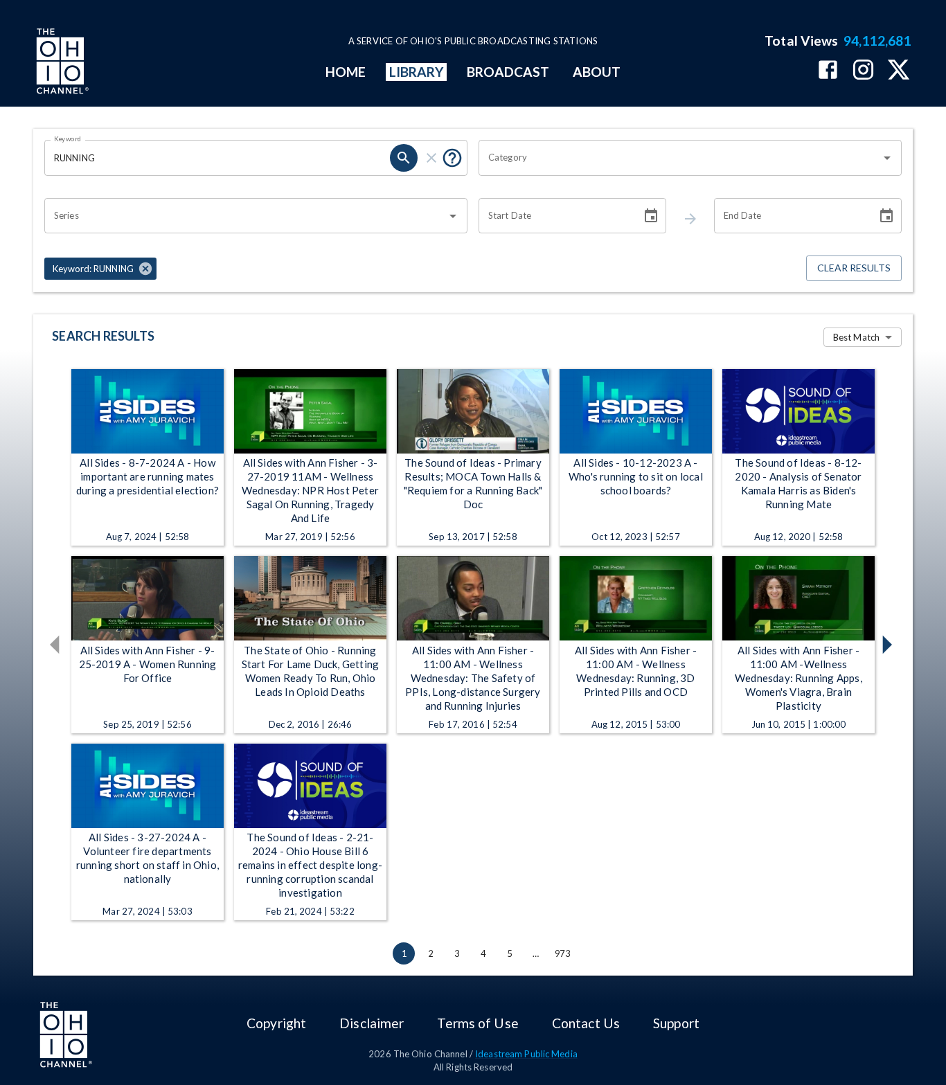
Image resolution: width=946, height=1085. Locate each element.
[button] (100, 269)
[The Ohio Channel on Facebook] (828, 70)
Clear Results (854, 268)
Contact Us (586, 1023)
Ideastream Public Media (526, 1053)
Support (676, 1023)
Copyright (276, 1023)
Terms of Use (477, 1023)
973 (562, 953)
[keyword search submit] (404, 158)
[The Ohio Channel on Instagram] (863, 70)
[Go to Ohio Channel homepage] (61, 63)
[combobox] (680, 158)
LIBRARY (416, 72)
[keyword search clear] (431, 158)
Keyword (68, 138)
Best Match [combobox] (856, 337)
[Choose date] (651, 216)
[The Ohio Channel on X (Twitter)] (898, 70)
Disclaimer (371, 1023)
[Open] (887, 158)
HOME (345, 72)
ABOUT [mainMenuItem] (597, 72)
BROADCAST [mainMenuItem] (508, 72)
